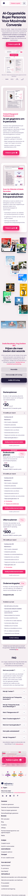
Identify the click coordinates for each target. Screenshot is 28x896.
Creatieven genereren (7, 804)
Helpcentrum (19, 744)
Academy (4, 825)
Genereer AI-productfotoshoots (10, 807)
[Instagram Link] (13, 795)
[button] (14, 413)
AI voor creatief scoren (7, 857)
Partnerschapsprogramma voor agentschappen (10, 831)
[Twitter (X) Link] (6, 795)
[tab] (14, 369)
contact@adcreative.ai (19, 792)
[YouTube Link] (10, 795)
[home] (3, 3)
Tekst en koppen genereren (9, 810)
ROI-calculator (5, 819)
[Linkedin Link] (2, 795)
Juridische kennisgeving (8, 889)
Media (3, 835)
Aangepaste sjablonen (6, 852)
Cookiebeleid (5, 886)
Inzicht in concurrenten (7, 846)
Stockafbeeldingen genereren (9, 813)
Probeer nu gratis (15, 3)
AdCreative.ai (9, 665)
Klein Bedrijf (4, 871)
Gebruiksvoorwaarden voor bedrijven (12, 880)
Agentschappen (5, 865)
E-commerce (5, 868)
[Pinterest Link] (17, 795)
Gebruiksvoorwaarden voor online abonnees (14, 877)
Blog (2, 822)
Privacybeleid (5, 883)
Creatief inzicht (5, 843)
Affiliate (3, 828)
